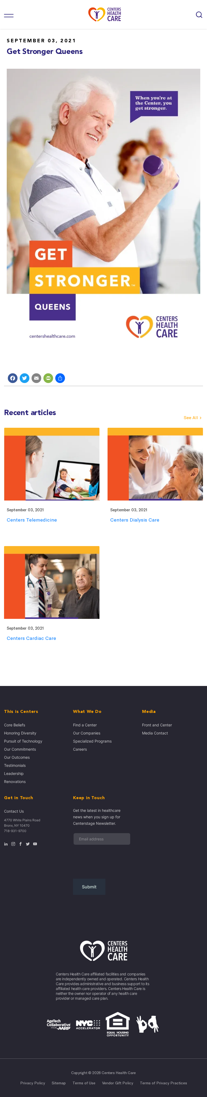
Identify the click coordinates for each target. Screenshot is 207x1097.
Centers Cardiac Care (31, 638)
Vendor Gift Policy (117, 1083)
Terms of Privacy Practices (163, 1083)
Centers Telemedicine (32, 520)
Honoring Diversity (20, 733)
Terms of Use (84, 1083)
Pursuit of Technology (23, 741)
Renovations (15, 781)
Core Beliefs (14, 725)
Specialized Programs (92, 741)
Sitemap (59, 1083)
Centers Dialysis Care (134, 520)
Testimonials (15, 765)
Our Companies (86, 733)
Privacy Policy (32, 1083)
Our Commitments (20, 749)
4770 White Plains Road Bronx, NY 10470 (22, 822)
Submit (89, 886)
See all (191, 417)
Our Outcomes (17, 757)
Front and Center (157, 725)
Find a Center (85, 725)
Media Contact (155, 733)
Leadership (14, 773)
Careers (80, 749)
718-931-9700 (15, 831)
